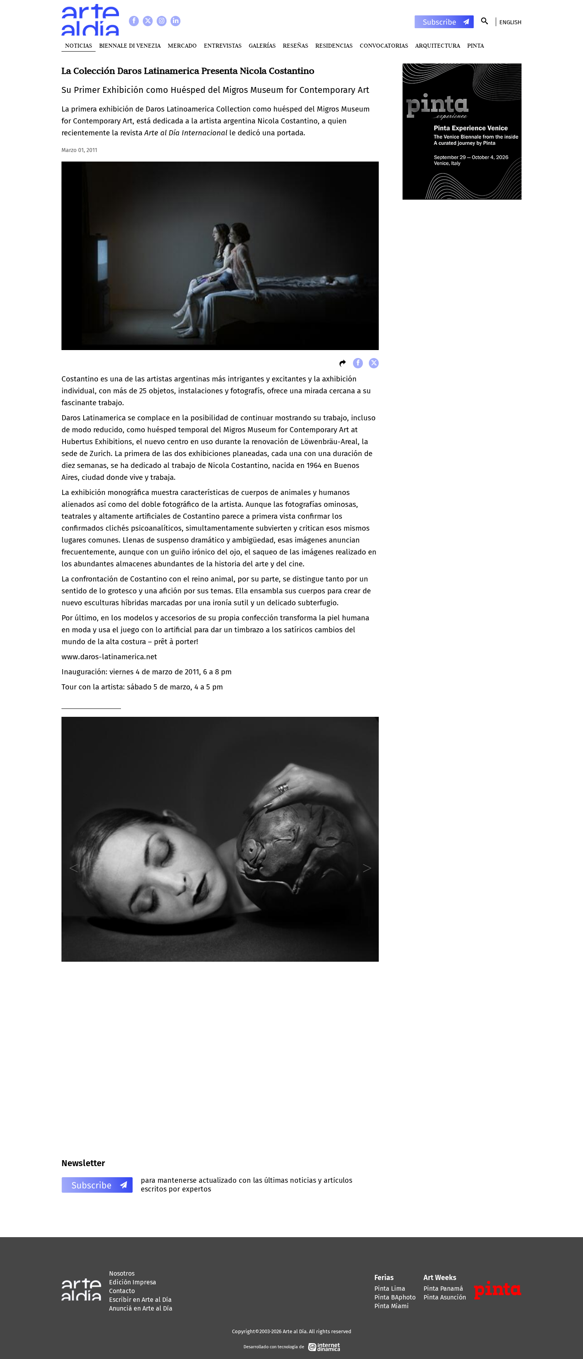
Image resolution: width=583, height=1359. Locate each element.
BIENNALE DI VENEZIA (130, 45)
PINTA (475, 45)
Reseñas (295, 45)
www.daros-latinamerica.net (109, 656)
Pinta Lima (389, 1288)
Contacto (122, 1291)
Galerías (262, 45)
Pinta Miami (391, 1306)
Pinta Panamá (443, 1288)
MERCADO (182, 45)
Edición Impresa (132, 1282)
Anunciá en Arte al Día (141, 1308)
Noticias (78, 45)
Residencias (334, 45)
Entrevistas (223, 45)
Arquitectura (437, 45)
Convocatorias (384, 45)
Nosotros (121, 1273)
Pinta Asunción (445, 1297)
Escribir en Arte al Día (140, 1299)
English (510, 22)
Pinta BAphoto (395, 1297)
